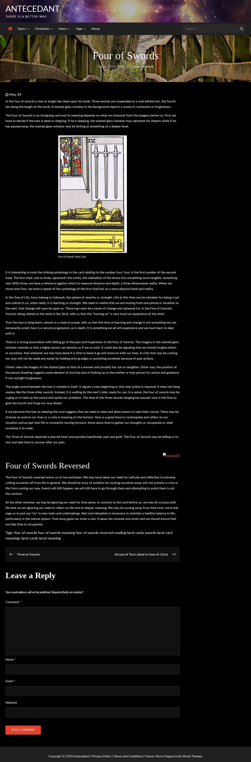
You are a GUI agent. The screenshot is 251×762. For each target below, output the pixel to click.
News (62, 28)
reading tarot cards (129, 533)
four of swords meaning (56, 533)
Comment (13, 602)
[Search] (242, 28)
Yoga (79, 28)
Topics (21, 28)
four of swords (25, 533)
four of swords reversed (95, 533)
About (95, 28)
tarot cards (29, 538)
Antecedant (32, 9)
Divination (42, 28)
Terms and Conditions (129, 756)
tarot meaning (50, 538)
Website (11, 702)
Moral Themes (192, 756)
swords (150, 533)
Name (10, 659)
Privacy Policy (101, 756)
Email (10, 681)
